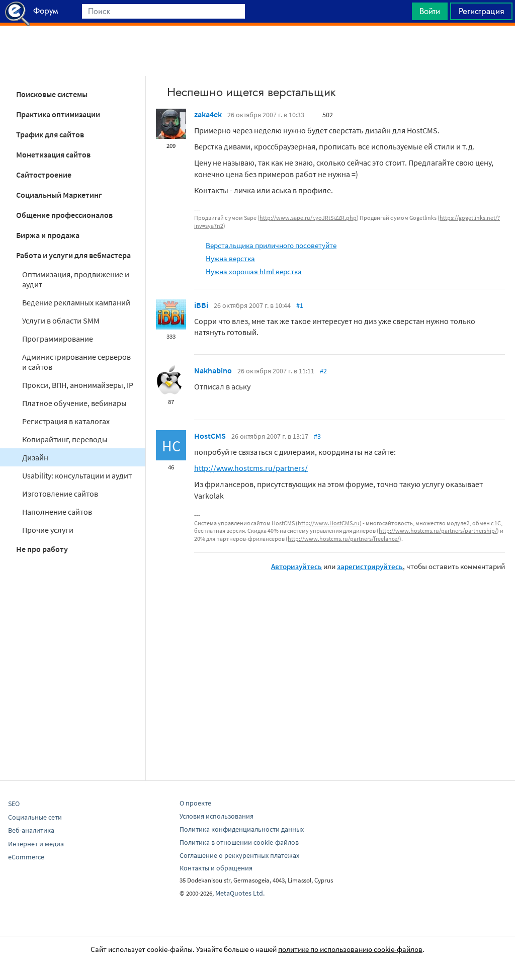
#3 (317, 436)
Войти (429, 11)
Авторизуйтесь (296, 566)
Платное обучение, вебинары (74, 403)
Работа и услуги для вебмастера (73, 255)
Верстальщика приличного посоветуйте (271, 245)
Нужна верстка (230, 258)
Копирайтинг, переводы (65, 439)
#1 (299, 305)
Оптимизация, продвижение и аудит (75, 279)
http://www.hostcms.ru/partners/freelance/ (343, 538)
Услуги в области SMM (61, 320)
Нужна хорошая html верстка (254, 271)
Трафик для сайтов (50, 134)
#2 (323, 370)
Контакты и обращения (216, 867)
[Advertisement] (257, 51)
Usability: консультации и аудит (77, 475)
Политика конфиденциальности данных (242, 829)
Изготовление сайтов (60, 494)
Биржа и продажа (47, 235)
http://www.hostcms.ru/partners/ (251, 468)
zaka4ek (208, 114)
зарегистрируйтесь (370, 566)
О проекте (195, 803)
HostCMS (210, 436)
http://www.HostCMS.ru (329, 523)
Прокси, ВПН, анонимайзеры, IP (77, 385)
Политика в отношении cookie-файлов (239, 842)
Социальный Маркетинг (59, 195)
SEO (14, 803)
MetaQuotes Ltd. (240, 893)
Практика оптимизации (58, 114)
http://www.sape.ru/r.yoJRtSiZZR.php (308, 217)
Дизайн (35, 457)
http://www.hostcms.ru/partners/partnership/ (438, 530)
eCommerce (26, 856)
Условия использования (216, 816)
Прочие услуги (47, 530)
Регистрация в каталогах (66, 421)
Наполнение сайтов (57, 512)
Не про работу (42, 549)
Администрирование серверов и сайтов (76, 362)
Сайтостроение (43, 175)
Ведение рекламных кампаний (76, 302)
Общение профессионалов (64, 215)
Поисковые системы (52, 94)
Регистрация (481, 11)
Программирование (57, 339)
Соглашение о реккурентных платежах (239, 855)
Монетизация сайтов (53, 154)
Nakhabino (213, 370)
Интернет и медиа (36, 843)
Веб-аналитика (31, 830)
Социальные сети (35, 817)
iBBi (201, 305)
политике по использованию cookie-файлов (350, 949)
